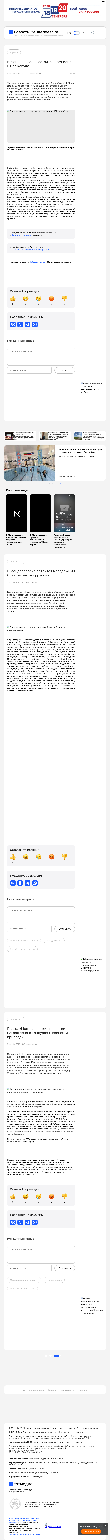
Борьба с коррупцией (22, 949)
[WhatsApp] (35, 324)
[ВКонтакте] (13, 324)
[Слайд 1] (49, 483)
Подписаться (91, 1531)
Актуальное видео (33, 1389)
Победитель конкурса (22, 1288)
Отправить (65, 370)
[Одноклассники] (20, 324)
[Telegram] (27, 324)
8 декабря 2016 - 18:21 (16, 1044)
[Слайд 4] (57, 483)
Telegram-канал (37, 262)
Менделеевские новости (24, 940)
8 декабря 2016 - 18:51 (16, 582)
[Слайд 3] (55, 483)
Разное (83, 1389)
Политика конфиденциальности (25, 1534)
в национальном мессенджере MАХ (30, 249)
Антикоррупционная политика (24, 1518)
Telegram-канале (21, 234)
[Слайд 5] (60, 483)
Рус (69, 33)
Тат (83, 33)
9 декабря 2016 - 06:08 (16, 73)
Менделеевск (54, 940)
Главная (52, 1389)
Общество (15, 561)
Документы (67, 1389)
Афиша (14, 52)
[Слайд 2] (52, 483)
